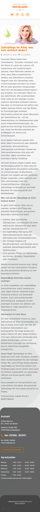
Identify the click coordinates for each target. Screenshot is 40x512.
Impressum (12, 501)
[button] (27, 14)
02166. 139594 (9, 440)
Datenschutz (23, 501)
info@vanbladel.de (8, 443)
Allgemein (25, 54)
